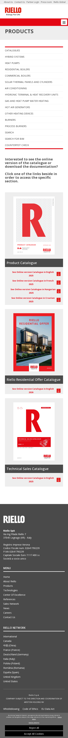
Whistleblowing (11, 708)
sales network (11, 603)
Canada (7, 641)
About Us (8, 2)
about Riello (9, 581)
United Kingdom (11, 676)
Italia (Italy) (9, 658)
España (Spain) (11, 672)
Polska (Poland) (11, 663)
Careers (7, 612)
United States (10, 681)
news (6, 608)
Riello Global (60, 2)
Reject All (34, 727)
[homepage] (13, 11)
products (8, 585)
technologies (10, 590)
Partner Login (33, 2)
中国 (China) (9, 645)
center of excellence (14, 594)
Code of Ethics (30, 708)
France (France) (11, 649)
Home (6, 576)
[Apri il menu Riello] (64, 22)
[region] (34, 725)
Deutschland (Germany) (16, 654)
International (10, 636)
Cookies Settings (34, 722)
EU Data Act (47, 708)
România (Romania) (14, 667)
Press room (46, 2)
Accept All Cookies (34, 733)
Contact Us (20, 2)
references (9, 599)
